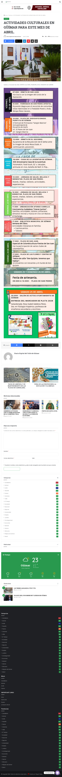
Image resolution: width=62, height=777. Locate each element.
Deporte (7, 509)
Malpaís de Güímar (10, 533)
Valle (6, 498)
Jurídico (7, 517)
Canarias (7, 496)
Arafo (6, 488)
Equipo (3, 702)
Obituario (7, 531)
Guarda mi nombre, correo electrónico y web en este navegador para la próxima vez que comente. (30, 465)
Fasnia (6, 493)
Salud (6, 536)
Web (33, 458)
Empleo (7, 514)
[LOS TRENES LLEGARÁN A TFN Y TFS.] (8, 590)
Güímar (10, 15)
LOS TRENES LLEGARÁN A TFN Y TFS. (25, 588)
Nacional (7, 506)
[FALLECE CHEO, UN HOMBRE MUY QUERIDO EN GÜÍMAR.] (8, 598)
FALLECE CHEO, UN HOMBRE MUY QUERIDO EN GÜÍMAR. (30, 595)
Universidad (8, 512)
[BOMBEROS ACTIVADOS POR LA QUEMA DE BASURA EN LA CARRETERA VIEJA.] (12, 404)
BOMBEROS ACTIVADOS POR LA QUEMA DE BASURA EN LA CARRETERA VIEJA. (12, 412)
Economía (7, 523)
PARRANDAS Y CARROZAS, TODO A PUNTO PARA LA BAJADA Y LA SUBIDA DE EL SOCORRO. (31, 413)
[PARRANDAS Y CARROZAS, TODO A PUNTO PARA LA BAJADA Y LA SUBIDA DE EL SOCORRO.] (31, 404)
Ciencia (6, 528)
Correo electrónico (9, 458)
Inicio (6, 15)
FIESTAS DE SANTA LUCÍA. (50, 411)
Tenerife (7, 490)
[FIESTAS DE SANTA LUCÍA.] (50, 404)
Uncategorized (8, 520)
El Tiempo (7, 501)
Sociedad (7, 504)
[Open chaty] (57, 773)
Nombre (6, 451)
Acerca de (4, 699)
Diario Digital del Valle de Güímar (14, 36)
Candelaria (7, 482)
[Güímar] (8, 1)
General (7, 525)
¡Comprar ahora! (5, 704)
